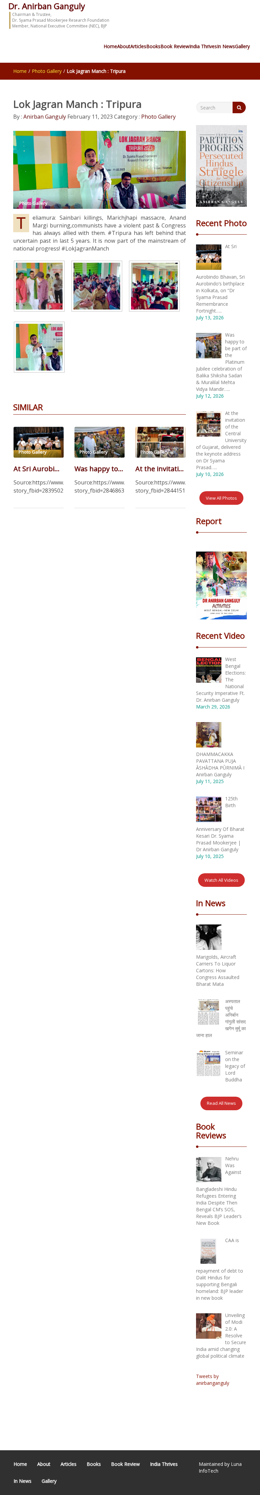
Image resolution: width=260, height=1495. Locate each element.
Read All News (221, 1103)
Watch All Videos (221, 880)
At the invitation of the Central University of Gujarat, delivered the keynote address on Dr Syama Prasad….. (160, 468)
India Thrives (203, 46)
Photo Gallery (47, 71)
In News (226, 46)
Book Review (174, 46)
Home (110, 46)
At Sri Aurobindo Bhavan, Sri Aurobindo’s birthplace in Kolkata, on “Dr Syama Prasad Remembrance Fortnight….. (39, 468)
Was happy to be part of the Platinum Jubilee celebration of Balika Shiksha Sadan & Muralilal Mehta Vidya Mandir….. (99, 468)
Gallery (242, 46)
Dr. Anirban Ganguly (46, 6)
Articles (138, 46)
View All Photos (221, 498)
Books (153, 46)
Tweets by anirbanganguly (212, 1379)
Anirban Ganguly (44, 116)
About (123, 46)
